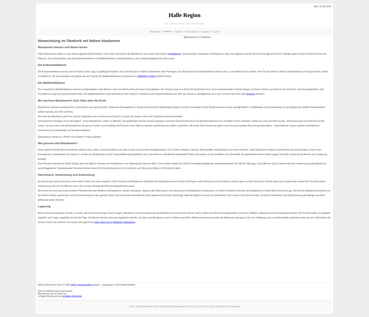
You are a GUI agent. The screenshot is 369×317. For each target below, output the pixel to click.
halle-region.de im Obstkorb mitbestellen (114, 222)
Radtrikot (179, 31)
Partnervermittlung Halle (147, 306)
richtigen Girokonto (72, 296)
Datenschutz (222, 306)
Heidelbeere (174, 54)
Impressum (235, 306)
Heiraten (206, 31)
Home (132, 306)
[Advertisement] (184, 258)
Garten (203, 306)
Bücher (216, 31)
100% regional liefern (82, 285)
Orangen (250, 94)
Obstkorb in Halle (146, 76)
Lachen (211, 306)
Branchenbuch (192, 31)
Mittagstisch (155, 31)
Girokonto (164, 306)
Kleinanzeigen (177, 306)
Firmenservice (191, 306)
